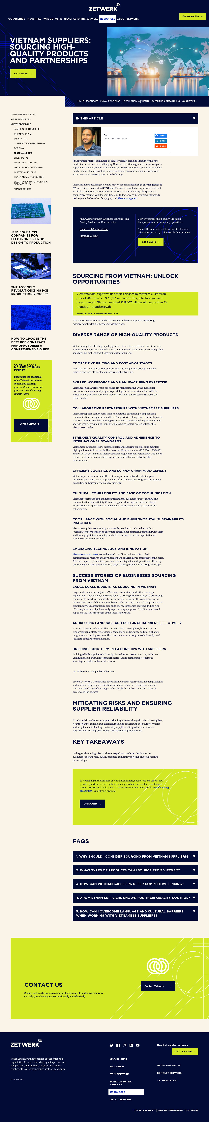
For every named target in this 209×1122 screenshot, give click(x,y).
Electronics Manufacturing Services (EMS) (31, 183)
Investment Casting (25, 163)
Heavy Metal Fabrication (29, 177)
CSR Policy (149, 1110)
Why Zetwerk (52, 19)
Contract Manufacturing (29, 143)
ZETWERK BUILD (167, 1081)
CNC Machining (22, 134)
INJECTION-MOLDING (25, 172)
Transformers (22, 189)
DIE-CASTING (21, 139)
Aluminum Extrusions (27, 129)
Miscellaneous (131, 101)
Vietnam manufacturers (85, 554)
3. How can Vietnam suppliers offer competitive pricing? (130, 884)
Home (80, 101)
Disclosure (191, 1110)
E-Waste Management (170, 1110)
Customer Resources (23, 115)
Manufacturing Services (81, 19)
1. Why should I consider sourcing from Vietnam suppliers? (132, 856)
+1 (81, 236)
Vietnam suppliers (128, 198)
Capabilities (16, 19)
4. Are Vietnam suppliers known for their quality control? (133, 898)
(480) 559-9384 (90, 236)
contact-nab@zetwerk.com (94, 229)
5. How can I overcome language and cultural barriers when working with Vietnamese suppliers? (129, 913)
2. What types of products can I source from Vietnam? (128, 870)
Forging (19, 148)
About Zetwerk (128, 19)
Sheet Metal (21, 158)
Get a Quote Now (190, 16)
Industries (34, 19)
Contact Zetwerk (29, 424)
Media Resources (21, 119)
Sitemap (136, 1110)
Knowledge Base (110, 101)
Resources (107, 19)
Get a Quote (21, 74)
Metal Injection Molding (28, 167)
